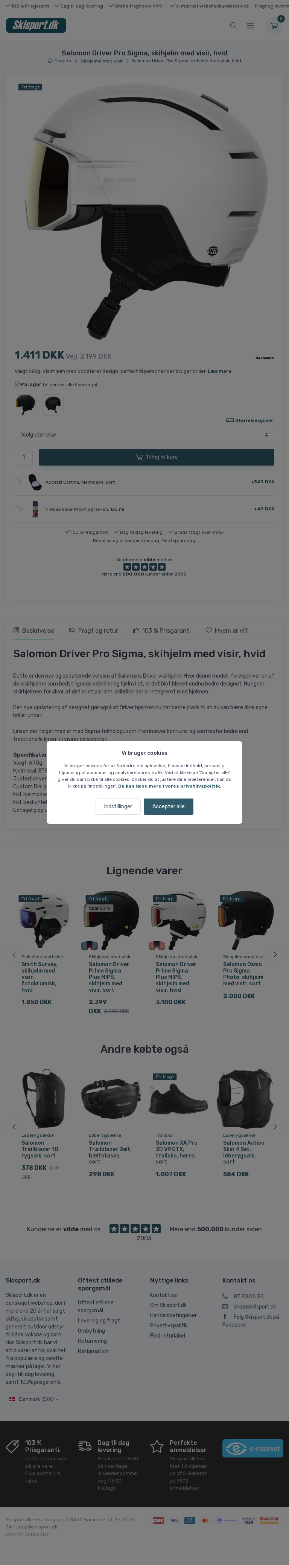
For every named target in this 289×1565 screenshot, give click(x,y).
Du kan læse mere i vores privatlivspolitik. (169, 786)
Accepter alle (168, 806)
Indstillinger (118, 806)
